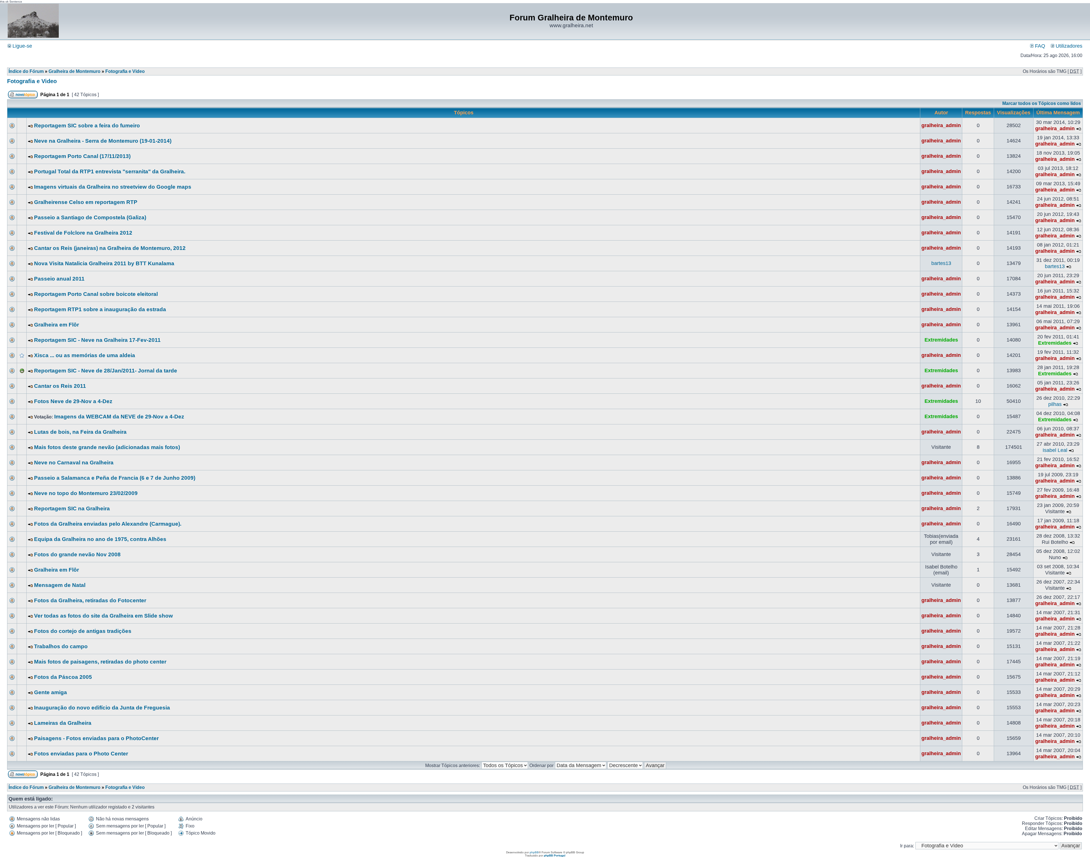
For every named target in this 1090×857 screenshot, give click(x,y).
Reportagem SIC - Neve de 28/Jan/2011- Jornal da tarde (105, 371)
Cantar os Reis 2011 (60, 386)
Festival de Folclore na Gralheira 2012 (83, 233)
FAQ (1039, 46)
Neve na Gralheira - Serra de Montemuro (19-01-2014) (102, 141)
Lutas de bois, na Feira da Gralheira (80, 432)
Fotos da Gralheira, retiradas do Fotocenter (90, 600)
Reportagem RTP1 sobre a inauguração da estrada (100, 309)
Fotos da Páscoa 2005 (63, 677)
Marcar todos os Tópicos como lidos (1041, 103)
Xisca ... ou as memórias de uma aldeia (84, 355)
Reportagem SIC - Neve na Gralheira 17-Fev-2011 (97, 340)
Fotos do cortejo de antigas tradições (82, 631)
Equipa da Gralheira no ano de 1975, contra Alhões (100, 539)
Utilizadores (1068, 46)
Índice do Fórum (26, 71)
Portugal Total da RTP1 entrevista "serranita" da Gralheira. (109, 171)
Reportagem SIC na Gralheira (72, 508)
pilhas (1055, 404)
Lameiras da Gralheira (62, 723)
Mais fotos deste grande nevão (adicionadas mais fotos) (107, 447)
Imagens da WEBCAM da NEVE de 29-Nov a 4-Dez (119, 417)
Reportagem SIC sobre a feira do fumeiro (87, 126)
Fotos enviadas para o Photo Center (81, 754)
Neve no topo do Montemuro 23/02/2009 (86, 493)
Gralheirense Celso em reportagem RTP (85, 202)
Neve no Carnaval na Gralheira (74, 463)
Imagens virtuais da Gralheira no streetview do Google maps (112, 187)
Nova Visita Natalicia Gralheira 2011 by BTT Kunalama (104, 263)
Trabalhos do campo (61, 646)
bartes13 (941, 263)
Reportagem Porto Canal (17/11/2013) (82, 156)
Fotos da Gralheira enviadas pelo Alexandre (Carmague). (107, 524)
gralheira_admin (941, 125)
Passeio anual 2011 (59, 279)
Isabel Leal (1055, 450)
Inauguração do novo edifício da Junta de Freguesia (102, 708)
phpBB (534, 852)
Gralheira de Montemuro (74, 71)
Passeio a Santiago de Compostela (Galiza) (90, 217)
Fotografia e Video (125, 71)
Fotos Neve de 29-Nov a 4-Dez (73, 401)
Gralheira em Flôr (56, 325)
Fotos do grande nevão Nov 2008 (77, 554)
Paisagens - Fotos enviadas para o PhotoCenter (96, 738)
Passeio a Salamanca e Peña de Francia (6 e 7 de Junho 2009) (114, 478)
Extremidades (941, 340)
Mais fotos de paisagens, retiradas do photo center (100, 662)
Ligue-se (21, 46)
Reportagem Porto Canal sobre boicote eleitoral (96, 294)
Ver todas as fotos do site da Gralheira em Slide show (103, 616)
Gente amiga (50, 692)
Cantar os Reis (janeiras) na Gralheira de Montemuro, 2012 (110, 248)
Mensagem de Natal (59, 585)
